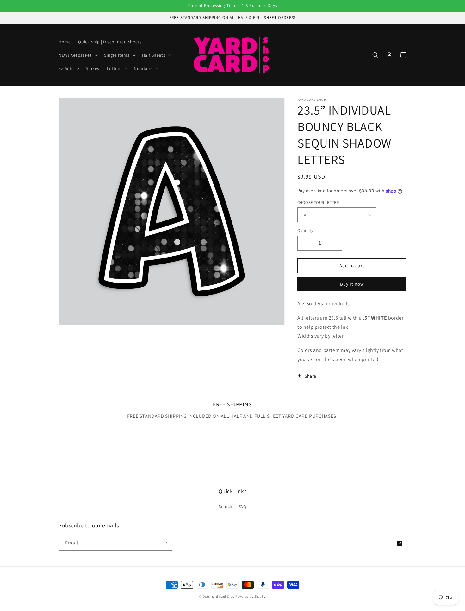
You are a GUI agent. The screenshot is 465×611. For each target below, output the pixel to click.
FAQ (242, 506)
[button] (77, 55)
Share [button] (310, 376)
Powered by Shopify (250, 597)
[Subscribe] (165, 543)
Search (225, 506)
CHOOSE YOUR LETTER (318, 202)
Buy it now (352, 284)
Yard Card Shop (223, 597)
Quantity (305, 230)
